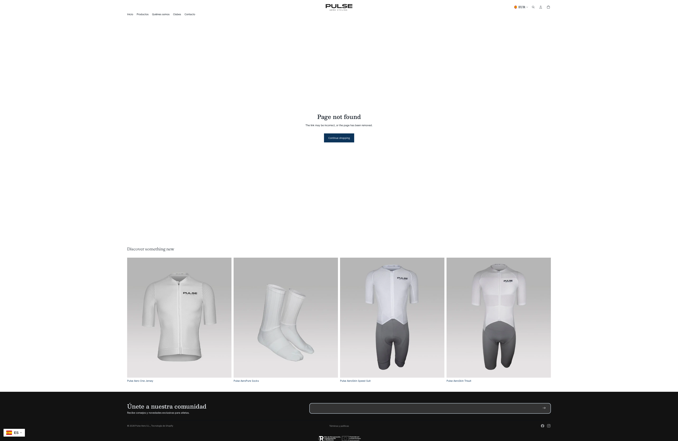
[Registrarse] (545, 409)
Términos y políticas (339, 426)
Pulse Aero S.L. (142, 425)
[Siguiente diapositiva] (226, 318)
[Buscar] (533, 7)
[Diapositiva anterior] (132, 318)
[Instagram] (549, 426)
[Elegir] (226, 372)
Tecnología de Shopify (162, 425)
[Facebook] (542, 426)
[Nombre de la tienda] (339, 7)
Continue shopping (339, 137)
